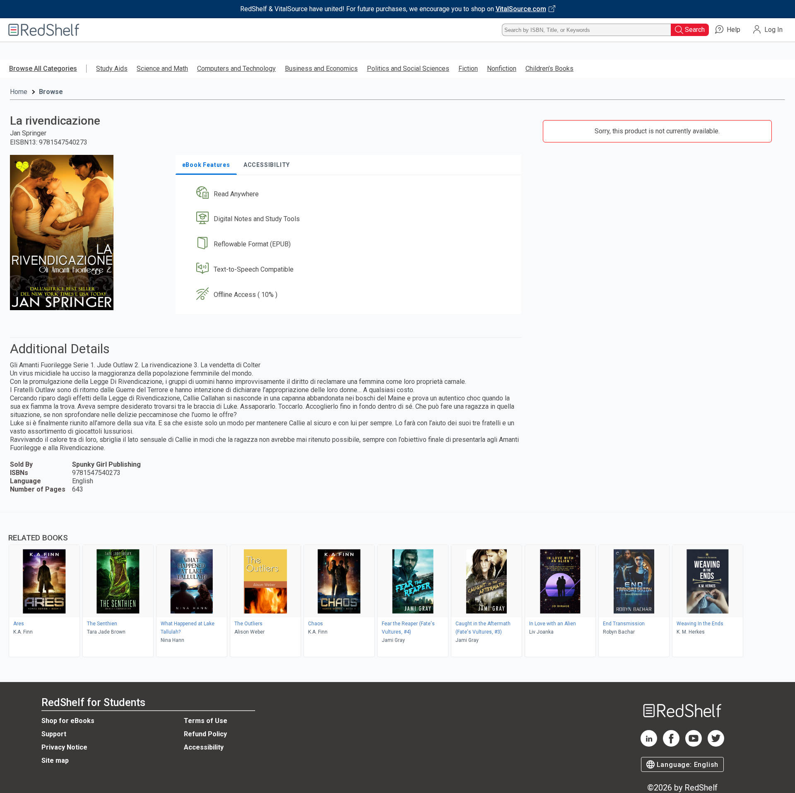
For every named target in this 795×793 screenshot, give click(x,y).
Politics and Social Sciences (408, 68)
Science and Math (162, 68)
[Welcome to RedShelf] (44, 30)
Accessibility (204, 747)
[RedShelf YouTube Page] (693, 744)
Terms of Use (205, 721)
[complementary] (397, 585)
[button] (350, 194)
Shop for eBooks (67, 721)
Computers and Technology (236, 68)
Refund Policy (205, 734)
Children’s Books (549, 68)
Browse (51, 92)
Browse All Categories (43, 68)
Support (53, 734)
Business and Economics (321, 68)
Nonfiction (501, 68)
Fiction (468, 68)
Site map (55, 760)
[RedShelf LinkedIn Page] (649, 744)
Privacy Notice (64, 747)
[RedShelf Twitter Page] (716, 744)
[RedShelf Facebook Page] (671, 744)
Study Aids (112, 68)
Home (18, 92)
